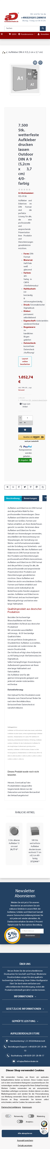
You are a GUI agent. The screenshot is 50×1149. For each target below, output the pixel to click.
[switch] (8, 1116)
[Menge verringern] (20, 418)
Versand (21, 390)
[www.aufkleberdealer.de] (11, 17)
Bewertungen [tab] (30, 498)
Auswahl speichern (25, 1141)
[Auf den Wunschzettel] (40, 63)
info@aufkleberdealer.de (27, 1061)
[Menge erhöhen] (25, 422)
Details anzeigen (25, 1146)
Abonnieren (30, 936)
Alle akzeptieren (25, 1133)
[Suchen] (43, 28)
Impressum (27, 1107)
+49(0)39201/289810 (33, 17)
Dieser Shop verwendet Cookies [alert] (25, 1070)
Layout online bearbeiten (25, 361)
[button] (31, 439)
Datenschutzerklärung (23, 915)
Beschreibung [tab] (13, 498)
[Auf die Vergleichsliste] (35, 63)
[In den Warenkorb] (6, 57)
